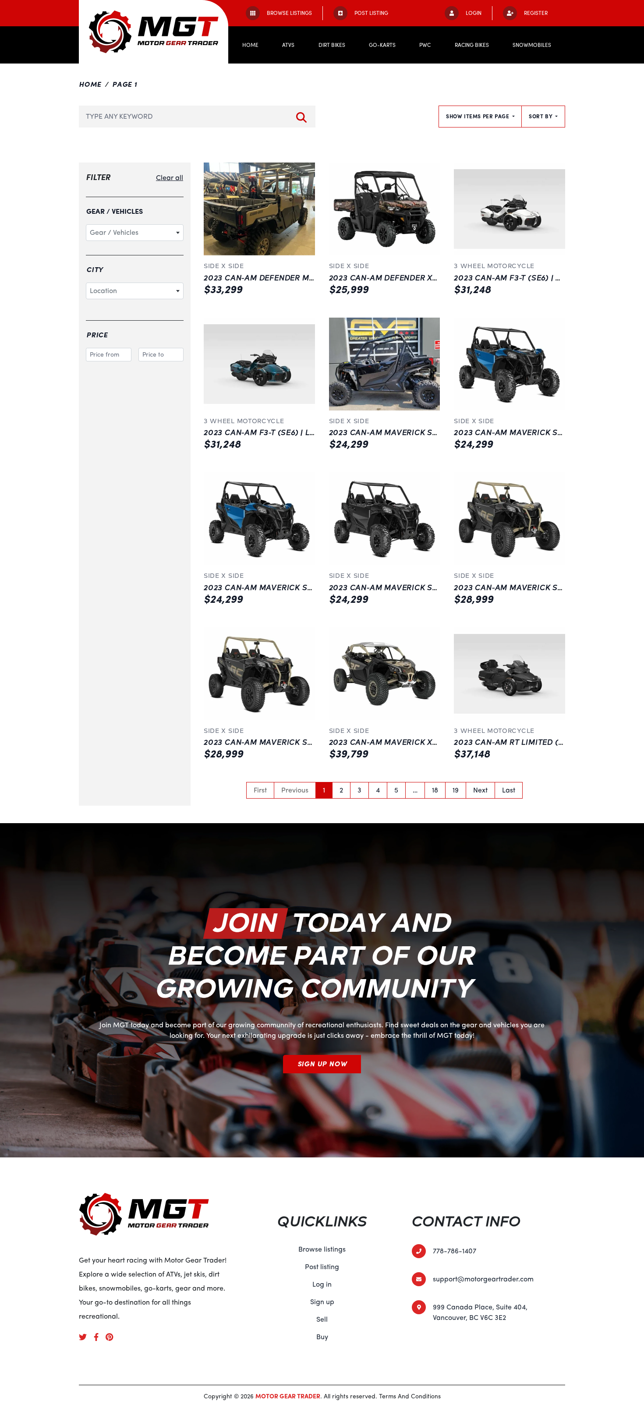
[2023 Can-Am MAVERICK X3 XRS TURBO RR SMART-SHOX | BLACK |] (384, 673)
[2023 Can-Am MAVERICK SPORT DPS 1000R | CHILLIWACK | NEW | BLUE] (259, 518)
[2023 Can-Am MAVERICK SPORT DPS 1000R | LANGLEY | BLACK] (384, 364)
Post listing (322, 1267)
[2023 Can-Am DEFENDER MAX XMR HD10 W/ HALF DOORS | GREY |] (259, 209)
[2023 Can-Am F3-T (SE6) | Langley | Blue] (259, 364)
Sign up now (322, 1064)
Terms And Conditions (410, 1396)
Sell (322, 1319)
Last (508, 790)
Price (97, 335)
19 (456, 790)
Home (250, 45)
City (94, 270)
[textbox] (134, 233)
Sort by (541, 116)
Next (480, 790)
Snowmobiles (532, 45)
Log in (322, 1284)
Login (473, 13)
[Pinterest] (113, 1336)
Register (536, 13)
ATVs (288, 45)
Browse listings (322, 1249)
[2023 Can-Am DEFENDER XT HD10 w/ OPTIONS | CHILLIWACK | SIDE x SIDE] (384, 209)
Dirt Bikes (331, 45)
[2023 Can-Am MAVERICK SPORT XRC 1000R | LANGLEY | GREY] (259, 673)
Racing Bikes (472, 45)
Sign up (322, 1302)
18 (435, 790)
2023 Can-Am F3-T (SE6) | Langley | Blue (286, 433)
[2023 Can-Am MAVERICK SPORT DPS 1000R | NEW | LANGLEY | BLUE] (509, 364)
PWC (425, 45)
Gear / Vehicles (114, 212)
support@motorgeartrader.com (483, 1279)
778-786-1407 (454, 1251)
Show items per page (478, 116)
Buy (322, 1337)
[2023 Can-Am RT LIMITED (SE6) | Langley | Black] (509, 673)
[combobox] (135, 232)
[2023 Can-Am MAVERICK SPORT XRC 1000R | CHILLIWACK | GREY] (509, 518)
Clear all (169, 178)
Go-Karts (382, 45)
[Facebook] (100, 1336)
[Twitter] (86, 1336)
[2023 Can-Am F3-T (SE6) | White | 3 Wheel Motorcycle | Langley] (509, 209)
